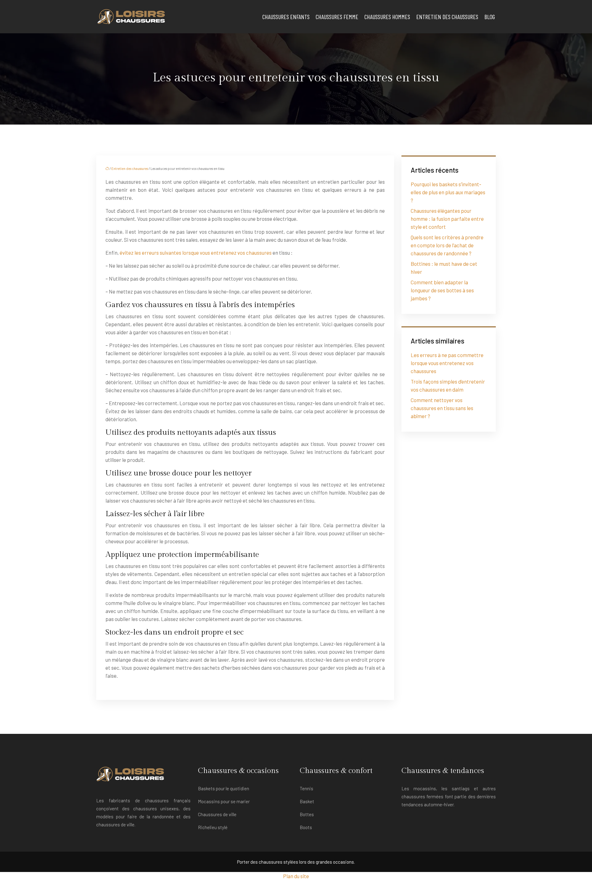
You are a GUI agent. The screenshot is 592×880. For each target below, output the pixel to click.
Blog (489, 16)
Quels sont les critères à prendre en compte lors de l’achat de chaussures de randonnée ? (447, 245)
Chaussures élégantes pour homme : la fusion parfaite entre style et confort (447, 219)
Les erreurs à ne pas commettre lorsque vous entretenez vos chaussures (447, 363)
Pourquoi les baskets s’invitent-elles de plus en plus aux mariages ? (448, 192)
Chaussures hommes (387, 16)
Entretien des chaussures (447, 16)
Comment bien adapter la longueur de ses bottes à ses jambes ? (442, 290)
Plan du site (296, 876)
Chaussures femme (337, 16)
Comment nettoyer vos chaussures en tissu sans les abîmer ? (442, 408)
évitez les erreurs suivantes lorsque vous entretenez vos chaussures (196, 252)
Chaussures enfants (286, 16)
